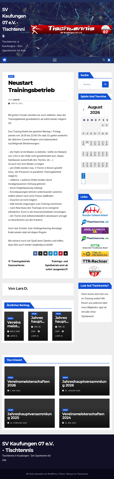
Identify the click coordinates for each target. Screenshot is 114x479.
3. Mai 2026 (15, 391)
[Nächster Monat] (107, 109)
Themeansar (82, 474)
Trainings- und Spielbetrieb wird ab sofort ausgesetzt (56, 265)
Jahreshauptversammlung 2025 (29, 416)
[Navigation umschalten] (54, 60)
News (11, 76)
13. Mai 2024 (70, 423)
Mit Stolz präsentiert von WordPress (42, 474)
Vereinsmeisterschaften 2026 (28, 383)
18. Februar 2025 (18, 423)
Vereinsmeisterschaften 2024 (83, 416)
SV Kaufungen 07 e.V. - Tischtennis (14, 22)
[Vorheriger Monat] (83, 109)
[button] (104, 60)
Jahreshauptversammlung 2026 (84, 383)
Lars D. (16, 99)
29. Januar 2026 (72, 391)
